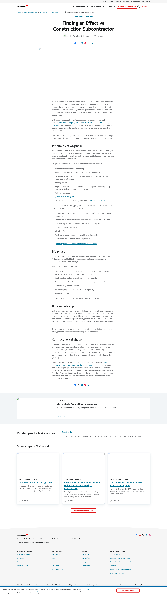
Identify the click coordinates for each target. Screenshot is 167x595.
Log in (144, 6)
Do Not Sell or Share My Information (121, 562)
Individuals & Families (23, 554)
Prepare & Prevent (30, 12)
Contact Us (146, 1)
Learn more (61, 416)
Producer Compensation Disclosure (121, 569)
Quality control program (64, 197)
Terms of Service (115, 554)
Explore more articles (83, 511)
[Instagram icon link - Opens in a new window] (149, 535)
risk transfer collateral (97, 201)
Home (19, 12)
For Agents (85, 562)
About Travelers (56, 554)
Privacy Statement (39, 591)
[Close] (164, 590)
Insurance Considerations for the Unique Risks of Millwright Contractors (82, 485)
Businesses (20, 558)
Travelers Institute (57, 569)
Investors (126, 1)
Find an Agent (86, 565)
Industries (43, 12)
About (105, 1)
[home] (22, 6)
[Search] (138, 6)
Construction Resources (83, 17)
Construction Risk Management (36, 482)
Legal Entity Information (117, 573)
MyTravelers (86, 558)
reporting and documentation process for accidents (76, 244)
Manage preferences (128, 590)
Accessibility (114, 565)
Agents (118, 1)
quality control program (68, 123)
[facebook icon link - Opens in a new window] (136, 535)
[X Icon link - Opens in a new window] (143, 535)
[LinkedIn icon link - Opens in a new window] (146, 535)
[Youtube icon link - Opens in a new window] (139, 535)
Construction (54, 12)
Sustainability (136, 1)
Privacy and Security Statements (120, 558)
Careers (111, 1)
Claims (19, 562)
